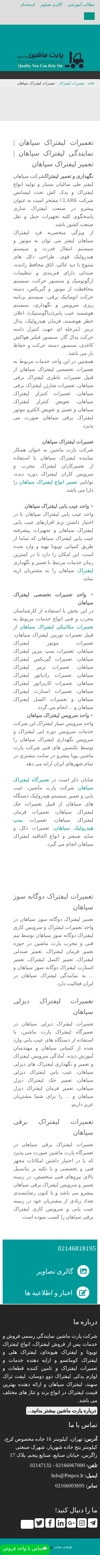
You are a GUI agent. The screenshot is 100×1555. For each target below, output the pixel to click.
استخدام (28, 4)
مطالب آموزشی (81, 4)
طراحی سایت (63, 1547)
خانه (91, 83)
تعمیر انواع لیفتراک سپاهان (48, 482)
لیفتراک (85, 570)
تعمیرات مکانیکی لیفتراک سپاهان (56, 627)
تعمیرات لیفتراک (71, 83)
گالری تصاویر (51, 4)
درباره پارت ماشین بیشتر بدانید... (61, 1410)
